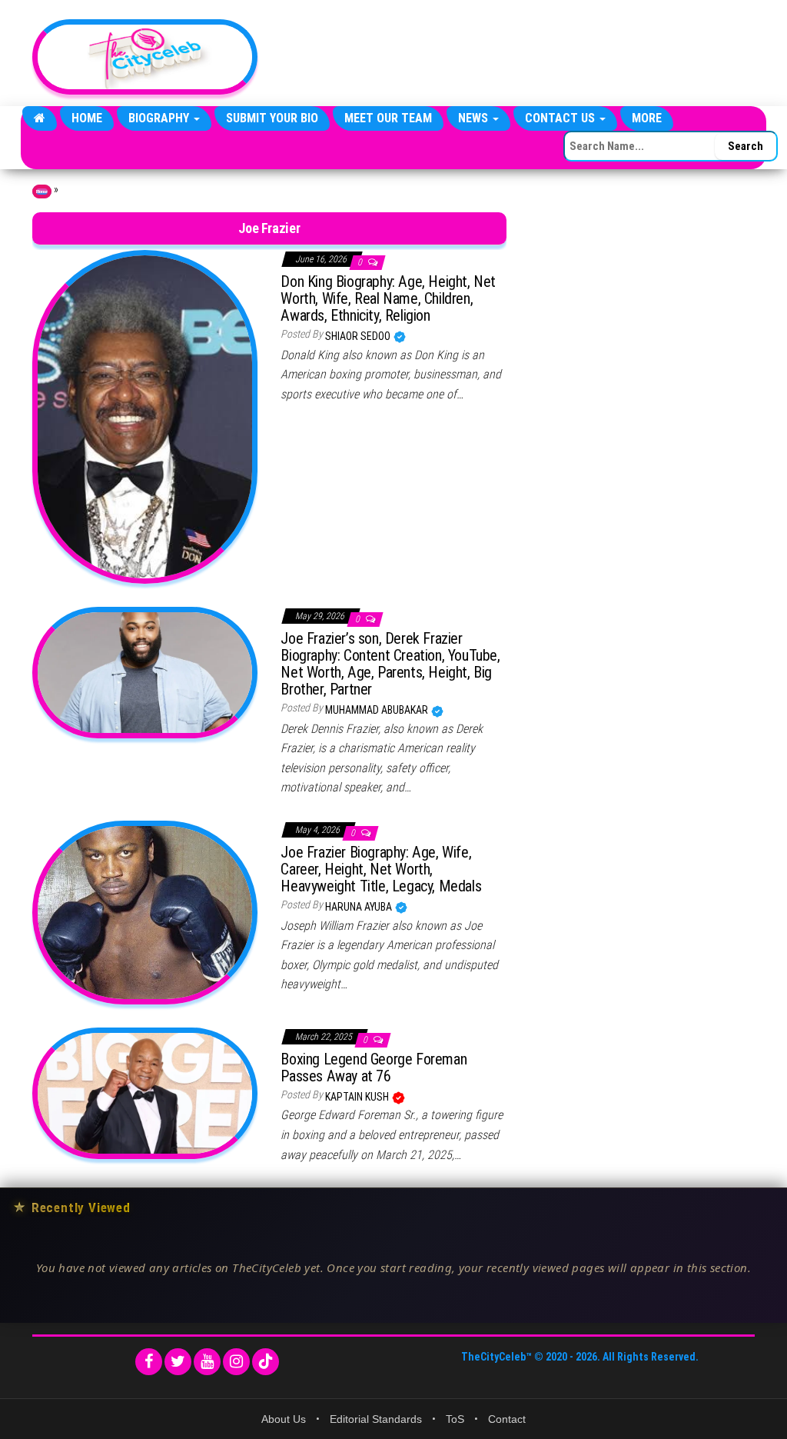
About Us (283, 1419)
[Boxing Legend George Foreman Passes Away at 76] (144, 1092)
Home (86, 118)
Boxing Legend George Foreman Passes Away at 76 (374, 1067)
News (474, 118)
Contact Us (561, 118)
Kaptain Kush (358, 1097)
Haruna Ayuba (359, 907)
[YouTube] (207, 1361)
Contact (507, 1419)
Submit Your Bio (272, 118)
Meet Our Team (388, 118)
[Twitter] (177, 1361)
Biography (160, 118)
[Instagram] (236, 1361)
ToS (455, 1419)
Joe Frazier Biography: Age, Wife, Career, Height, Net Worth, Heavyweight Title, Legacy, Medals (381, 869)
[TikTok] (265, 1361)
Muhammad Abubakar (377, 710)
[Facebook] (148, 1361)
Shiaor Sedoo (359, 336)
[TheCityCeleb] (39, 118)
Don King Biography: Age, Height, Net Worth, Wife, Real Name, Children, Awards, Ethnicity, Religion (388, 298)
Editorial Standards (376, 1419)
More (647, 118)
